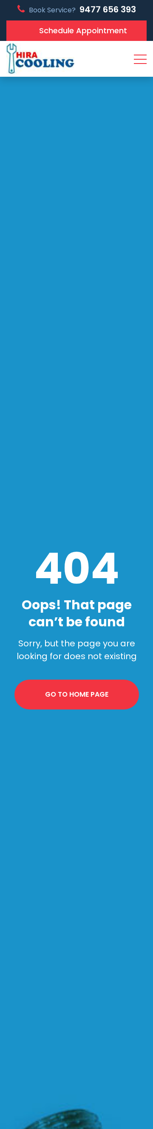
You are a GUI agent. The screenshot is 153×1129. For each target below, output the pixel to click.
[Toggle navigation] (140, 59)
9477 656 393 (107, 9)
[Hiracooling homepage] (40, 59)
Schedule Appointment (83, 30)
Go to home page (76, 694)
